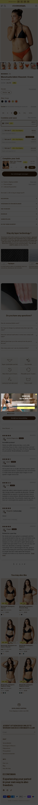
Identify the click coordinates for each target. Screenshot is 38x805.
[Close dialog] (36, 394)
